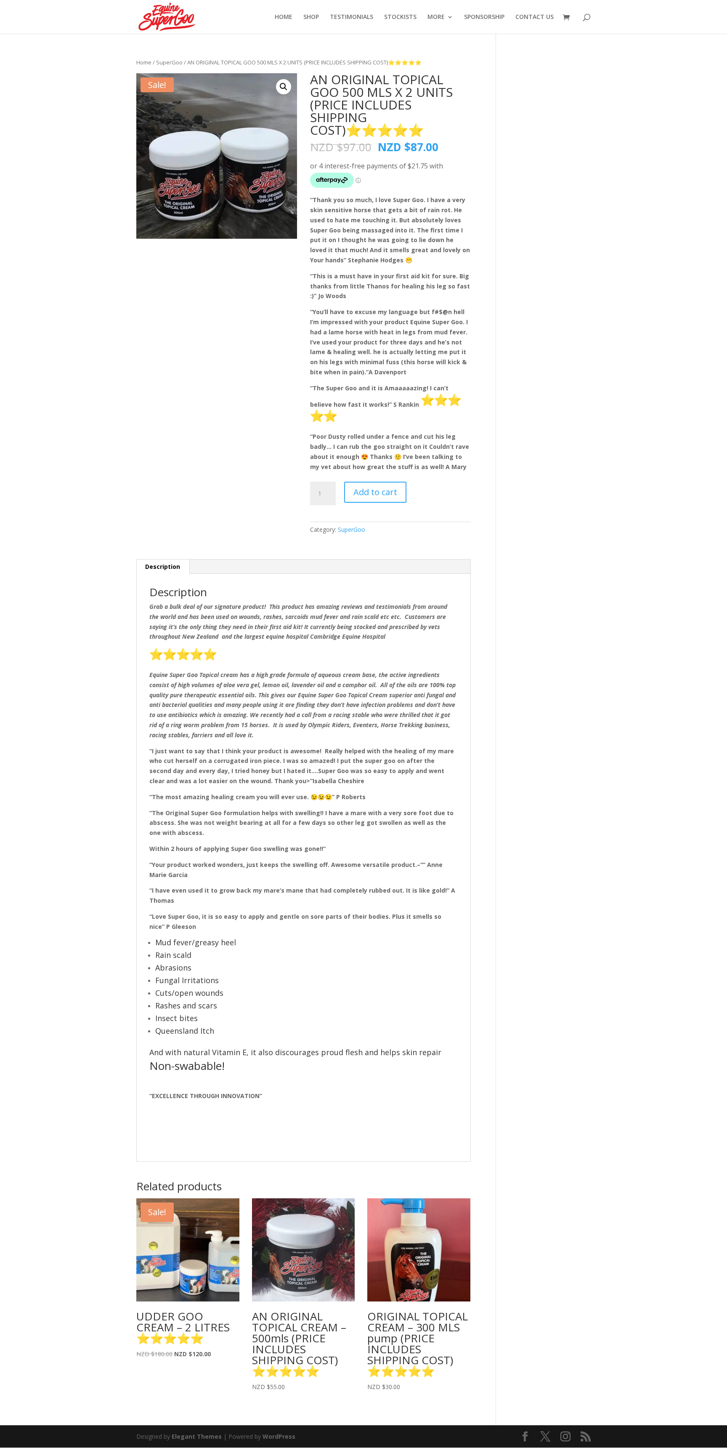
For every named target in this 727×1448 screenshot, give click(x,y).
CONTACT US (534, 17)
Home (143, 62)
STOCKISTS (400, 17)
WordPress (279, 1436)
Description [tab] (162, 567)
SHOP (311, 17)
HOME (283, 17)
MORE (436, 17)
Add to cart (375, 492)
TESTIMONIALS (351, 17)
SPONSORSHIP (484, 17)
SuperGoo (169, 62)
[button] (283, 86)
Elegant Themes (197, 1436)
